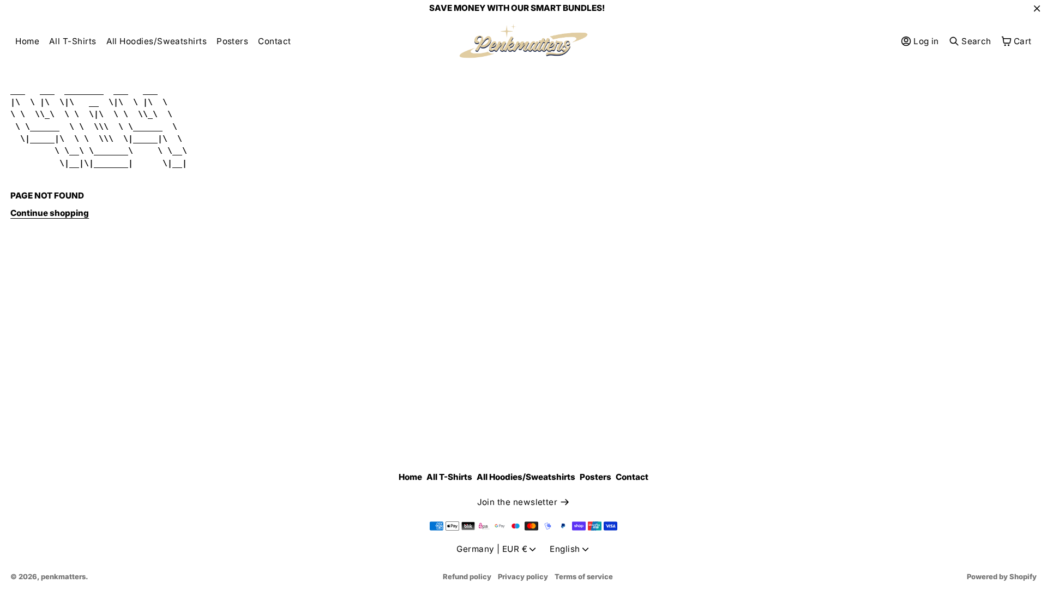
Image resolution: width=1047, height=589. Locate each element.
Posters (232, 41)
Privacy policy (523, 576)
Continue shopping (49, 213)
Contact (274, 41)
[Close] (1037, 8)
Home (27, 41)
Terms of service (584, 576)
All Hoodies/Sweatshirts (156, 41)
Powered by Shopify (1002, 576)
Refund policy (467, 576)
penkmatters (63, 576)
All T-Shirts (73, 41)
